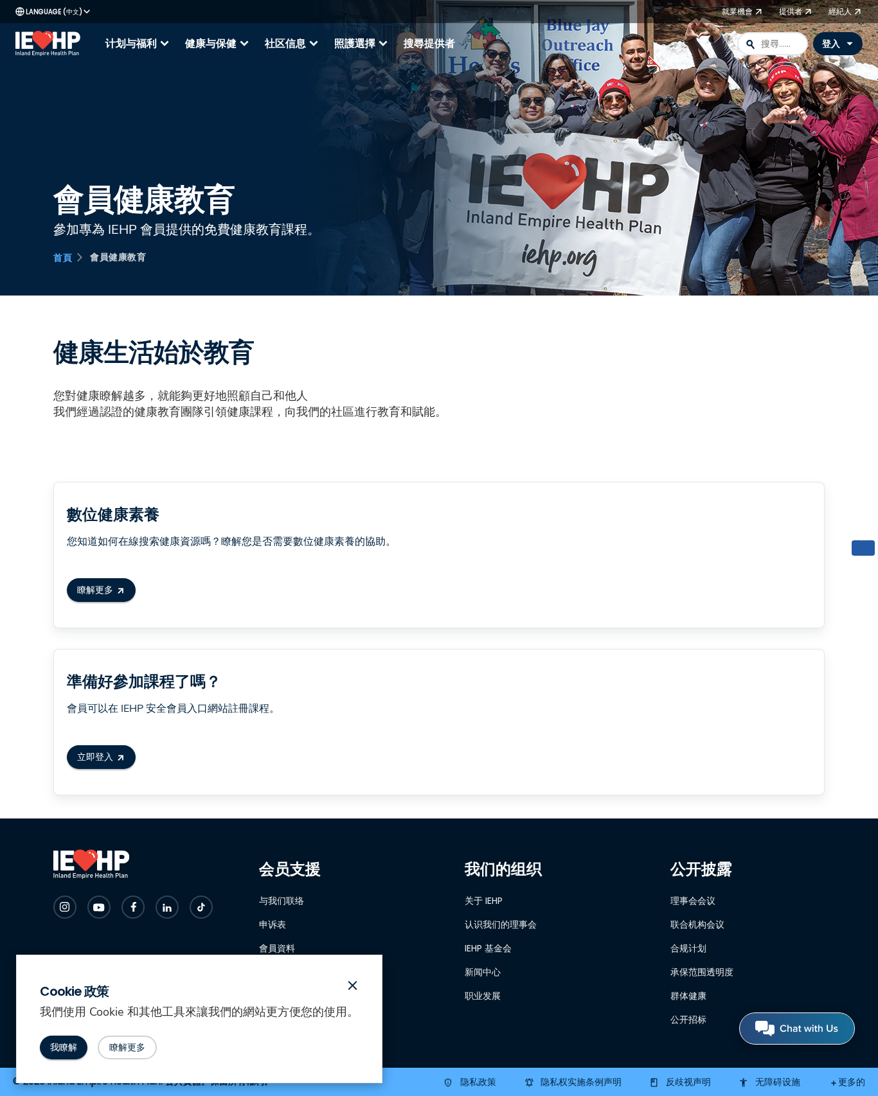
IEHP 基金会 (488, 948)
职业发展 (483, 995)
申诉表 (272, 924)
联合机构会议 (697, 924)
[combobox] (772, 43)
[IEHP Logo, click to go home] (50, 44)
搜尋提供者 (429, 43)
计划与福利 (138, 44)
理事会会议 (692, 900)
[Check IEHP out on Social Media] (64, 907)
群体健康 (688, 995)
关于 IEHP (484, 900)
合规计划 (688, 948)
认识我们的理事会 (501, 924)
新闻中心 (483, 972)
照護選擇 (362, 44)
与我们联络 (281, 900)
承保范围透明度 (701, 972)
